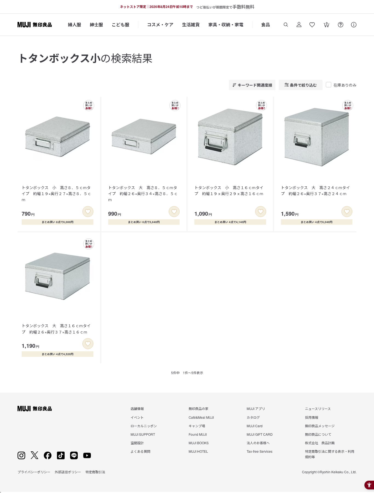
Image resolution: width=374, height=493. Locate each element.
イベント (137, 417)
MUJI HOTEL (198, 451)
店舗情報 (137, 408)
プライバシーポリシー (34, 471)
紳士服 (96, 24)
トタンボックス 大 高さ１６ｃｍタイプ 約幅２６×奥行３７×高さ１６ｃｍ (56, 328)
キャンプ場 (197, 425)
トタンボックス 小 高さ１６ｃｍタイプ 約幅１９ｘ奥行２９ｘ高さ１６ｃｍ (228, 190)
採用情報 (311, 417)
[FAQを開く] (340, 24)
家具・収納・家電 (225, 24)
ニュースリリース (318, 408)
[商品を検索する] (286, 24)
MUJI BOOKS (199, 442)
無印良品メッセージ (320, 425)
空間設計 (137, 442)
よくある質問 (140, 451)
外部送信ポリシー (68, 471)
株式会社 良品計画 (320, 442)
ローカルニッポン (144, 425)
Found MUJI (198, 434)
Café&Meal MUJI (201, 417)
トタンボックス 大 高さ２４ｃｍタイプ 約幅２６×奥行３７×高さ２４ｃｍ (315, 190)
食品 (265, 24)
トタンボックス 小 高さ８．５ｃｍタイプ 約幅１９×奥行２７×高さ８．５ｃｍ (56, 194)
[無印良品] (35, 408)
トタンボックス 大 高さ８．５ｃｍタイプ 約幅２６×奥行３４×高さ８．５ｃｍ (143, 194)
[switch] (87, 211)
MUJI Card (255, 425)
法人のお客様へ (258, 442)
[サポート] (354, 25)
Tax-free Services (259, 451)
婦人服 (74, 24)
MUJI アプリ (256, 408)
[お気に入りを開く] (312, 24)
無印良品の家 (198, 408)
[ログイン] (299, 25)
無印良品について (318, 434)
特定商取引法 (95, 471)
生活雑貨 (191, 24)
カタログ (253, 417)
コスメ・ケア (160, 24)
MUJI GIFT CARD (260, 434)
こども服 (120, 24)
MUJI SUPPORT (143, 434)
